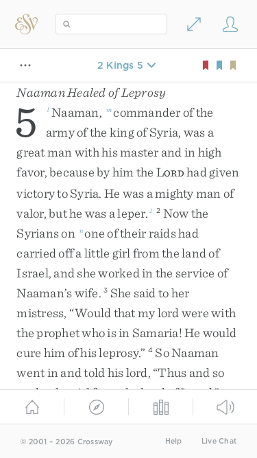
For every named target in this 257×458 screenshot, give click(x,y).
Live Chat (218, 441)
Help (173, 441)
